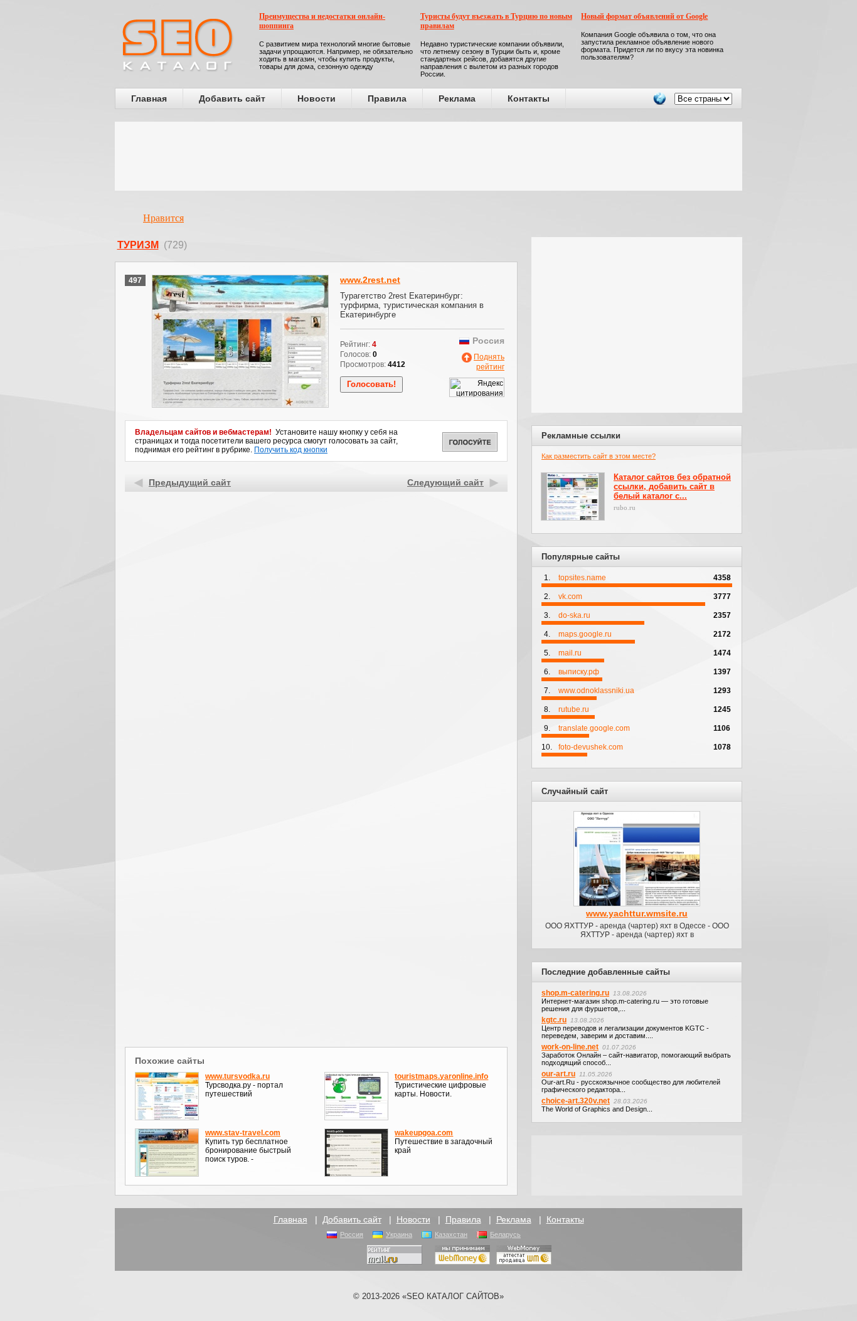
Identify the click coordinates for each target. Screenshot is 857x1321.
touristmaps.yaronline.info (441, 1076)
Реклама (457, 98)
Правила (387, 98)
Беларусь (505, 1234)
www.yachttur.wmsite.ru (637, 913)
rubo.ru (625, 507)
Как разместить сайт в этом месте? (598, 456)
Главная (149, 98)
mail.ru (570, 653)
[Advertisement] (428, 156)
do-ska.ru (574, 615)
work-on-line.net (570, 1046)
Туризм (138, 245)
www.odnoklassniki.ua (596, 690)
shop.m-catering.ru (575, 993)
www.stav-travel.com (242, 1132)
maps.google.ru (585, 634)
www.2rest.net (370, 280)
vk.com (570, 596)
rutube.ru (573, 709)
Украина (399, 1234)
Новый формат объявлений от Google (644, 16)
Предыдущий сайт (190, 482)
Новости (316, 98)
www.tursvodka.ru (237, 1076)
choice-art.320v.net (575, 1100)
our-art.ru (558, 1073)
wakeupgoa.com (424, 1132)
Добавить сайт (232, 98)
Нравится (163, 218)
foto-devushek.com (590, 747)
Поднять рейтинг (489, 362)
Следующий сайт (445, 482)
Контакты (529, 98)
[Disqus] (316, 880)
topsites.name (582, 577)
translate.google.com (594, 728)
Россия (351, 1234)
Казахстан (451, 1234)
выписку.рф (578, 671)
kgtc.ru (554, 1020)
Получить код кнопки (290, 449)
